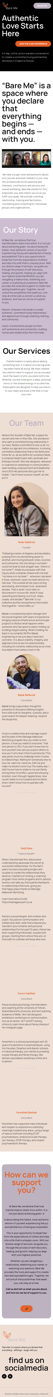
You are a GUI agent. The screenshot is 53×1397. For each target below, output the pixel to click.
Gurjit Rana (26, 848)
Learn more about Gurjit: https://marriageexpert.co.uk (17, 900)
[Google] (10, 1376)
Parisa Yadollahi (26, 993)
